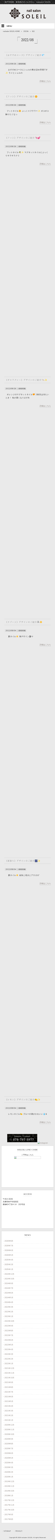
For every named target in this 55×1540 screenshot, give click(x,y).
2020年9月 (8, 1439)
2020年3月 (8, 1467)
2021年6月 (8, 1396)
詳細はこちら (45, 81)
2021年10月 (9, 1377)
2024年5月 (8, 1297)
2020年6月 (8, 1453)
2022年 (26, 31)
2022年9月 (8, 1325)
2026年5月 (8, 1255)
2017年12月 (9, 1500)
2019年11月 (9, 1486)
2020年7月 (8, 1448)
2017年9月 (8, 1514)
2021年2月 (8, 1415)
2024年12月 (9, 1274)
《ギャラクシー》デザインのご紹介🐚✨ (26, 380)
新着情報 (22, 64)
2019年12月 (9, 1481)
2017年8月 (8, 1519)
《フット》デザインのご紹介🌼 (21, 96)
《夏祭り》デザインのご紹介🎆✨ (22, 861)
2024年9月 (8, 1283)
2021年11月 (9, 1373)
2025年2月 (8, 1264)
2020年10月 (9, 1434)
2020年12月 (9, 1425)
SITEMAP (7, 1531)
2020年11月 (9, 1429)
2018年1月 (8, 1495)
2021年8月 (8, 1387)
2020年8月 (8, 1443)
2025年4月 (8, 1259)
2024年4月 (8, 1302)
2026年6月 (8, 1250)
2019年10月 (9, 1491)
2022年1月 (8, 1363)
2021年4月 (8, 1406)
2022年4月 (8, 1349)
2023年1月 (8, 1316)
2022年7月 (8, 1335)
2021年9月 (8, 1382)
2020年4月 (8, 1462)
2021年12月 (9, 1368)
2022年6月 (8, 1340)
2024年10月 (9, 1278)
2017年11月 (9, 1505)
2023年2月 (8, 1311)
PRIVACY (18, 1531)
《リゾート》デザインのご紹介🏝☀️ (23, 622)
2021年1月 (8, 1420)
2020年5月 (8, 1458)
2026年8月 (8, 1241)
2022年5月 (8, 1344)
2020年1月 (8, 1476)
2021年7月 (8, 1392)
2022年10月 (9, 1321)
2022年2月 (8, 1359)
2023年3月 (8, 1307)
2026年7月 (8, 1245)
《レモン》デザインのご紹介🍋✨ (22, 1099)
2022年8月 (8, 1330)
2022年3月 (8, 1354)
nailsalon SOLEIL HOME (11, 31)
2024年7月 (8, 1288)
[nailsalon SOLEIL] (27, 18)
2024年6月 (8, 1293)
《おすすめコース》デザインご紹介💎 (24, 55)
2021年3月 (8, 1410)
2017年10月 (9, 1510)
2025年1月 (8, 1269)
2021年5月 (8, 1401)
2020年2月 (8, 1472)
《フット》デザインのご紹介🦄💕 (22, 138)
